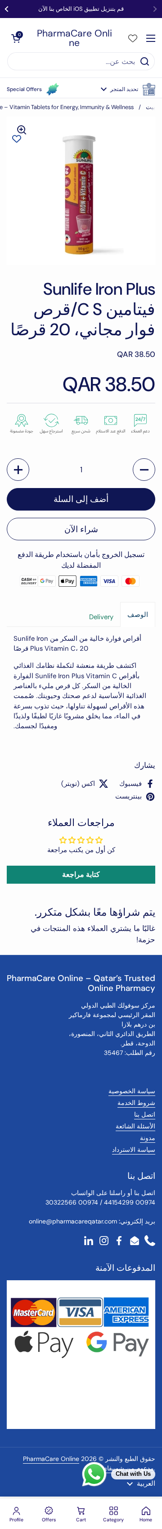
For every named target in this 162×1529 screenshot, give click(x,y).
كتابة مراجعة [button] (81, 874)
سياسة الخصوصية (131, 1091)
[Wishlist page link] (132, 38)
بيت (150, 107)
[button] (128, 89)
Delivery (101, 616)
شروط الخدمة (136, 1103)
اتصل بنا (144, 1114)
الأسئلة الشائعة (135, 1126)
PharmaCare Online (74, 38)
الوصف (137, 614)
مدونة (147, 1138)
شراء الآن (81, 529)
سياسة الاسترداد (133, 1150)
